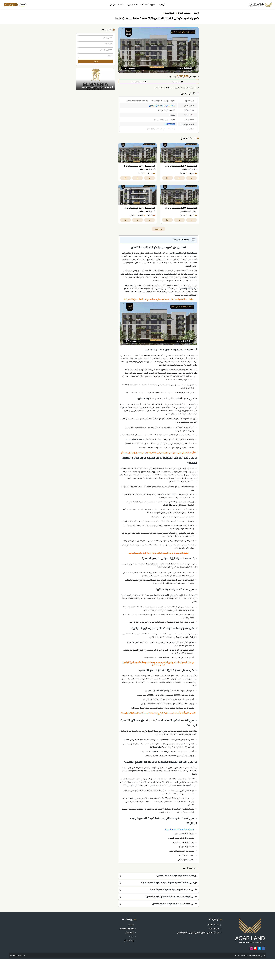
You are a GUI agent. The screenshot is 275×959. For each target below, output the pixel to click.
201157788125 (213, 925)
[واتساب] (179, 178)
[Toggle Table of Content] (192, 240)
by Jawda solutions (17, 955)
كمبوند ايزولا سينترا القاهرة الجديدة (179, 829)
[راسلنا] (167, 178)
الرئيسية (162, 4)
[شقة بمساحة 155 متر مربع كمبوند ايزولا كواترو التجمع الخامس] (179, 195)
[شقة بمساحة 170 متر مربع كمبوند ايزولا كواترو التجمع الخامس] (179, 153)
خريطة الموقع (129, 940)
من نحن (112, 4)
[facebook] (263, 948)
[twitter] (259, 948)
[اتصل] (191, 178)
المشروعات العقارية (149, 4)
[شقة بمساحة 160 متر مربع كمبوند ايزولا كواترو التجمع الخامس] (137, 153)
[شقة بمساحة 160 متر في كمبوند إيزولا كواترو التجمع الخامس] (137, 195)
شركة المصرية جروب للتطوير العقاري (162, 105)
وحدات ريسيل (133, 4)
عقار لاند (238, 955)
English (22, 4)
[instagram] (251, 948)
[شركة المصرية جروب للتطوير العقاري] (95, 79)
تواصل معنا (130, 932)
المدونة (120, 4)
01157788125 (170, 124)
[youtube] (255, 948)
